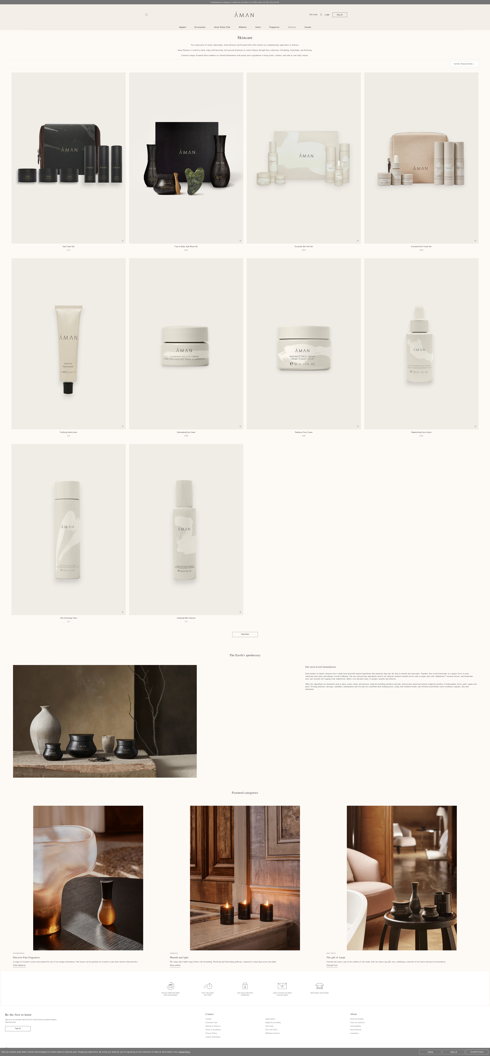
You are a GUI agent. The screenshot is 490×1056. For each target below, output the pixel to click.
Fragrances (274, 27)
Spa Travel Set (69, 246)
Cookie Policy (184, 1052)
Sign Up (18, 1028)
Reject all (453, 1052)
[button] (464, 64)
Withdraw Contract (272, 1033)
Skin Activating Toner (68, 618)
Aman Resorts (356, 1030)
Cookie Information (213, 1037)
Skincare (292, 27)
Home (258, 27)
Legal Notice (270, 1019)
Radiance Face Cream (304, 432)
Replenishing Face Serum (421, 432)
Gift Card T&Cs (271, 1030)
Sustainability (355, 1026)
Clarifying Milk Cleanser (186, 618)
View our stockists (357, 1022)
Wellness (243, 27)
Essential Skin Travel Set (421, 246)
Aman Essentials (357, 1019)
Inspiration (354, 1033)
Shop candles (175, 965)
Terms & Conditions (213, 1030)
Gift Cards (313, 15)
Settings (430, 1052)
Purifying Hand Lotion (68, 432)
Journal (307, 27)
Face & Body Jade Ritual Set (186, 246)
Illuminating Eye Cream (186, 432)
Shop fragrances (19, 965)
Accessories (199, 27)
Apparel (182, 27)
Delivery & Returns (213, 1026)
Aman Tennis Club (222, 27)
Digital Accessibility (273, 1022)
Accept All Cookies (477, 1052)
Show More (245, 634)
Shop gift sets (332, 965)
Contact (209, 1019)
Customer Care (211, 1022)
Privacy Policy (211, 1033)
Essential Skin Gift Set (304, 246)
